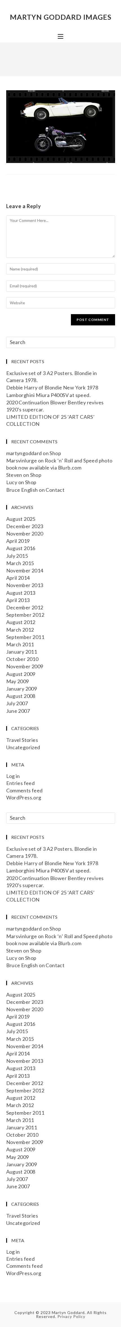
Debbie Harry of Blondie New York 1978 (52, 387)
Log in (13, 776)
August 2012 (20, 622)
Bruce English (22, 490)
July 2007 (17, 703)
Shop (55, 453)
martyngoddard (24, 453)
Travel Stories (22, 740)
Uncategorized (23, 747)
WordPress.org (23, 797)
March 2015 (20, 563)
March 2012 (20, 630)
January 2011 (21, 652)
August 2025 (20, 519)
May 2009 (17, 681)
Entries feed (20, 783)
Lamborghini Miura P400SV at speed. (48, 395)
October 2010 (22, 659)
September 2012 (25, 615)
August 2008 (20, 696)
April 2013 (18, 600)
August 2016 (20, 548)
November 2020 (24, 533)
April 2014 (18, 578)
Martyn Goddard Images (60, 17)
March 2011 (20, 644)
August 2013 (20, 593)
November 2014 (24, 570)
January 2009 (21, 688)
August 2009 (20, 674)
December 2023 (24, 526)
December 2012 (24, 607)
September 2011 (25, 637)
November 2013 (24, 585)
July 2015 (17, 556)
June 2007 (18, 711)
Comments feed (24, 790)
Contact (55, 490)
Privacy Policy (71, 1316)
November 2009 (24, 666)
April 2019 (18, 541)
